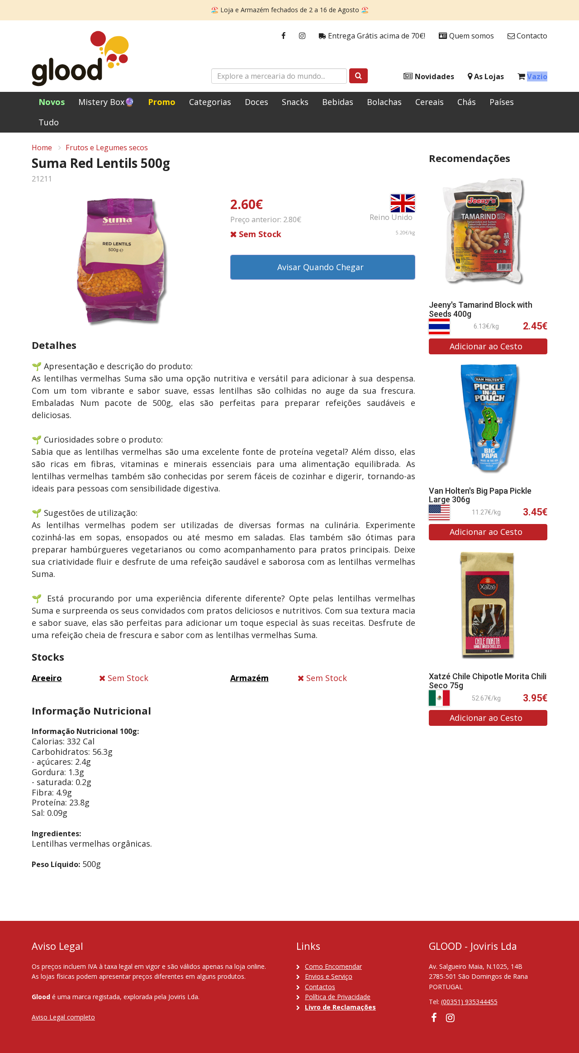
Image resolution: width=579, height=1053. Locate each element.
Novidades (433, 76)
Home (42, 147)
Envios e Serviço (328, 976)
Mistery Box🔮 (106, 101)
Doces (256, 101)
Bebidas (337, 101)
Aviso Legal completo (63, 1017)
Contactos (320, 986)
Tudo (48, 122)
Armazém (249, 677)
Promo (162, 101)
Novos (51, 101)
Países (501, 101)
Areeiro (47, 677)
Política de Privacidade (337, 996)
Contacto (531, 36)
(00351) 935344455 (469, 1001)
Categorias (210, 101)
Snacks (295, 101)
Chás (466, 101)
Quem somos (470, 36)
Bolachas (384, 101)
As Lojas (488, 76)
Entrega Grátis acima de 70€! (375, 36)
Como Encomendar (333, 966)
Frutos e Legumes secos (107, 147)
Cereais (429, 101)
